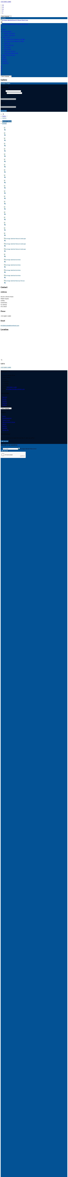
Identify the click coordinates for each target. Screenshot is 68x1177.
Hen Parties (7, 47)
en (3, 7)
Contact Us (5, 63)
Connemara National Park (11, 53)
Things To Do (6, 37)
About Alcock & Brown (8, 55)
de (3, 5)
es (3, 9)
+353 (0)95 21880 (6, 1)
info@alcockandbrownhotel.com (10, 325)
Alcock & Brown (6, 121)
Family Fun (7, 43)
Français (4, 403)
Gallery (4, 57)
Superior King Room (9, 33)
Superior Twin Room (9, 35)
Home (4, 29)
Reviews (4, 59)
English (4, 399)
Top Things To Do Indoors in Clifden (14, 41)
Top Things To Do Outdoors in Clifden (14, 39)
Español (4, 401)
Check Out (3, 93)
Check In (3, 91)
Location (4, 61)
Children (3, 103)
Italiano (4, 405)
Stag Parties (7, 49)
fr (2, 11)
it (2, 13)
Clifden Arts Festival (9, 51)
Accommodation (7, 31)
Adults (2, 95)
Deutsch (4, 397)
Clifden (4, 123)
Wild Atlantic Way (9, 45)
